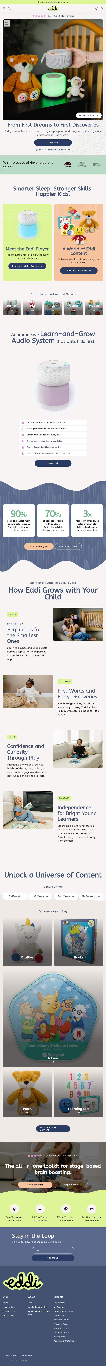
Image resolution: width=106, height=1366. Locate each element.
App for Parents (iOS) (37, 1307)
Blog (30, 1302)
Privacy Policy (60, 1336)
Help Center (59, 1302)
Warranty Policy (61, 1324)
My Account (59, 1307)
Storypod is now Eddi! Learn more (51, 2)
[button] (4, 8)
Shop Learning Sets (39, 546)
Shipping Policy (60, 1328)
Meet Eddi (53, 142)
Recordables (8, 1315)
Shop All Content (68, 546)
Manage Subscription (63, 1311)
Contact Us (59, 1315)
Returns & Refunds (62, 1319)
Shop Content (71, 1184)
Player (5, 1302)
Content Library (10, 1311)
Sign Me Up (53, 1257)
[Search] (9, 8)
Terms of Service (61, 1332)
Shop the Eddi (35, 1184)
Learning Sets (9, 1307)
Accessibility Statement (64, 1341)
